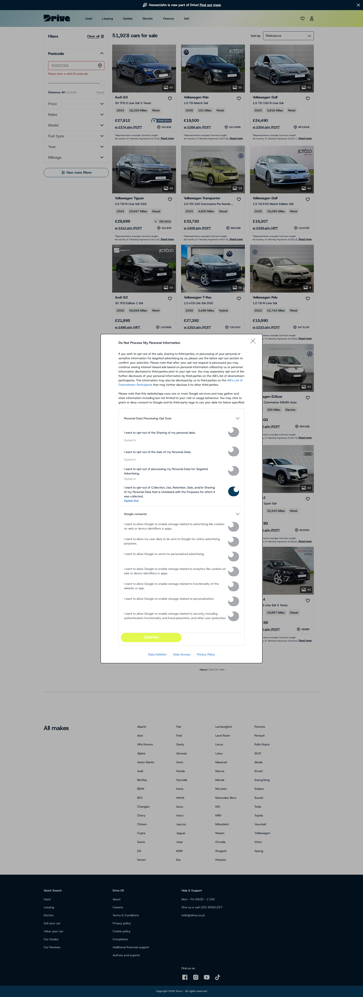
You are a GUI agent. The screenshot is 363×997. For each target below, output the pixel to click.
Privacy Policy (206, 654)
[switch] (233, 432)
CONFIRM (151, 637)
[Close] (254, 342)
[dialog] (181, 498)
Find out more (210, 5)
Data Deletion (157, 654)
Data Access (181, 654)
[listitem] (181, 418)
